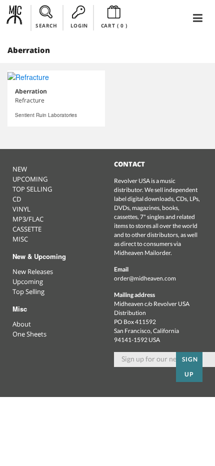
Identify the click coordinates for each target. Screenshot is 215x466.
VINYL (21, 209)
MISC (20, 239)
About (21, 324)
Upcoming (27, 281)
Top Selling (28, 291)
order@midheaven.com (145, 278)
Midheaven (14, 17)
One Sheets (29, 334)
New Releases (32, 271)
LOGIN (79, 25)
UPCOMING (30, 179)
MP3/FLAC (28, 219)
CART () (114, 25)
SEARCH (47, 25)
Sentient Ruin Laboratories (46, 115)
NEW (19, 169)
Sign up (190, 367)
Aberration (31, 91)
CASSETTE (27, 229)
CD (16, 199)
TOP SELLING (32, 189)
